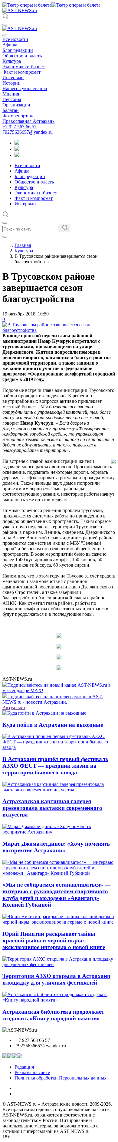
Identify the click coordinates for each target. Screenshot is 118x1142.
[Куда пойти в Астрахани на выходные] (44, 713)
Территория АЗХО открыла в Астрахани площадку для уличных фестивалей (56, 979)
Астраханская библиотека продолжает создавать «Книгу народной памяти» (53, 1015)
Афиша (9, 44)
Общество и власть (22, 55)
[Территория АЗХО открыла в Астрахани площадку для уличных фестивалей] (59, 964)
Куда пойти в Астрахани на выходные (52, 725)
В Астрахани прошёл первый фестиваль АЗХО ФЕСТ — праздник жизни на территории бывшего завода (55, 766)
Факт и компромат (21, 72)
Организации (16, 104)
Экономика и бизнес (23, 66)
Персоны (11, 99)
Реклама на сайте (32, 1072)
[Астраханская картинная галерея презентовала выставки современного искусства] (59, 789)
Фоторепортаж (17, 115)
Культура (11, 61)
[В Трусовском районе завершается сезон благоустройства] (59, 330)
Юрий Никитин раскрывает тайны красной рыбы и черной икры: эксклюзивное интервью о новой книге (53, 940)
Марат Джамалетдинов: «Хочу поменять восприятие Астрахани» (56, 847)
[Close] (4, 35)
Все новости (15, 39)
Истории (11, 83)
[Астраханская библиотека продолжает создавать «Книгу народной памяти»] (59, 999)
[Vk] (17, 155)
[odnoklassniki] (17, 149)
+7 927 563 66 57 (19, 126)
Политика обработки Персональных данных (61, 1077)
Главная (23, 245)
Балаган (10, 110)
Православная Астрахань (28, 121)
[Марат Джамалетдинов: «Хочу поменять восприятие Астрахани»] (59, 831)
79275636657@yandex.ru (27, 132)
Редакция (24, 1067)
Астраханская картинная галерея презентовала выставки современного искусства (52, 808)
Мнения (10, 93)
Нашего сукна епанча (24, 88)
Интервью (13, 77)
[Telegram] (17, 143)
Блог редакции (17, 50)
